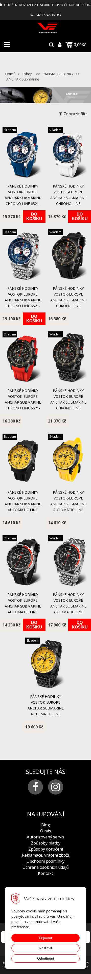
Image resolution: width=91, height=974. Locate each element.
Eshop (27, 73)
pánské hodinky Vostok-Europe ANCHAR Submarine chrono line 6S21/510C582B (68, 402)
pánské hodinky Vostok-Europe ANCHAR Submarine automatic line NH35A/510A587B (68, 606)
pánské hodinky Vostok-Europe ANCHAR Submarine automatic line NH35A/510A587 (23, 606)
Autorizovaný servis (45, 837)
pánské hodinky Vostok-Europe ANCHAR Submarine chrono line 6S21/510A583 (68, 198)
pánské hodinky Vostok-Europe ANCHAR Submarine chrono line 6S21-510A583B (23, 300)
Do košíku (34, 216)
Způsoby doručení (45, 849)
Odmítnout (45, 958)
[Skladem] (23, 177)
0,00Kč (80, 44)
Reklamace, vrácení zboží (45, 855)
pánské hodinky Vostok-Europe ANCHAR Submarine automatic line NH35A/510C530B (46, 708)
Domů (10, 73)
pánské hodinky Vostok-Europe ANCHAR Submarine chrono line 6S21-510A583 (23, 198)
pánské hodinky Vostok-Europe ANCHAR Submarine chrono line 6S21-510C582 (23, 402)
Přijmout (45, 938)
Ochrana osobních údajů (45, 867)
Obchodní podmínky (45, 861)
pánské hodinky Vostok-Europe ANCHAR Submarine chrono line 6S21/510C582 (68, 300)
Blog (45, 825)
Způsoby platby (45, 843)
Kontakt (45, 873)
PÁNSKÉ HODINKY (57, 73)
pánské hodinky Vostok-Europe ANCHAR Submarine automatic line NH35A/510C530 (23, 504)
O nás (45, 831)
